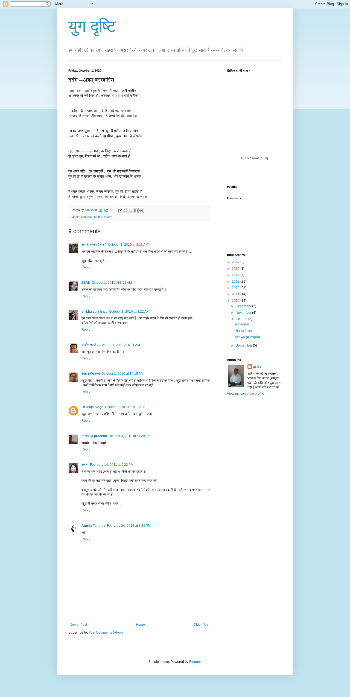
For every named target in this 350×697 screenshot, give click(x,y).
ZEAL (85, 283)
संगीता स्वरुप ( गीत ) (93, 245)
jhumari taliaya (103, 216)
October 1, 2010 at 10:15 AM (122, 374)
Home (140, 624)
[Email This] (120, 210)
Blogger (195, 662)
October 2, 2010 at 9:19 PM (125, 407)
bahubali (86, 216)
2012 (236, 288)
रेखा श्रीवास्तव (90, 374)
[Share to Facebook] (136, 210)
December (244, 306)
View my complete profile (245, 394)
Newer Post (78, 624)
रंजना (84, 465)
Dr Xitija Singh (92, 407)
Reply (85, 267)
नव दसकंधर (242, 324)
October (242, 319)
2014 (236, 275)
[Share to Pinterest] (141, 210)
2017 (236, 262)
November (244, 313)
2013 (236, 281)
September (244, 345)
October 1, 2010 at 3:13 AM (128, 245)
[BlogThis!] (125, 210)
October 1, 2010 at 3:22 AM (112, 283)
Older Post (201, 624)
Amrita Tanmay (93, 526)
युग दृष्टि (92, 26)
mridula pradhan (94, 436)
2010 (236, 301)
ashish (258, 366)
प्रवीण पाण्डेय (89, 345)
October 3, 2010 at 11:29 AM (129, 436)
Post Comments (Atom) (106, 632)
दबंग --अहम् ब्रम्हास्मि (247, 337)
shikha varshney (94, 312)
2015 (236, 269)
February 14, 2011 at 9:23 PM (111, 465)
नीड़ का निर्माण (243, 331)
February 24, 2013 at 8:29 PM (129, 526)
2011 (236, 294)
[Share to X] (130, 210)
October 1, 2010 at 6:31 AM (120, 345)
